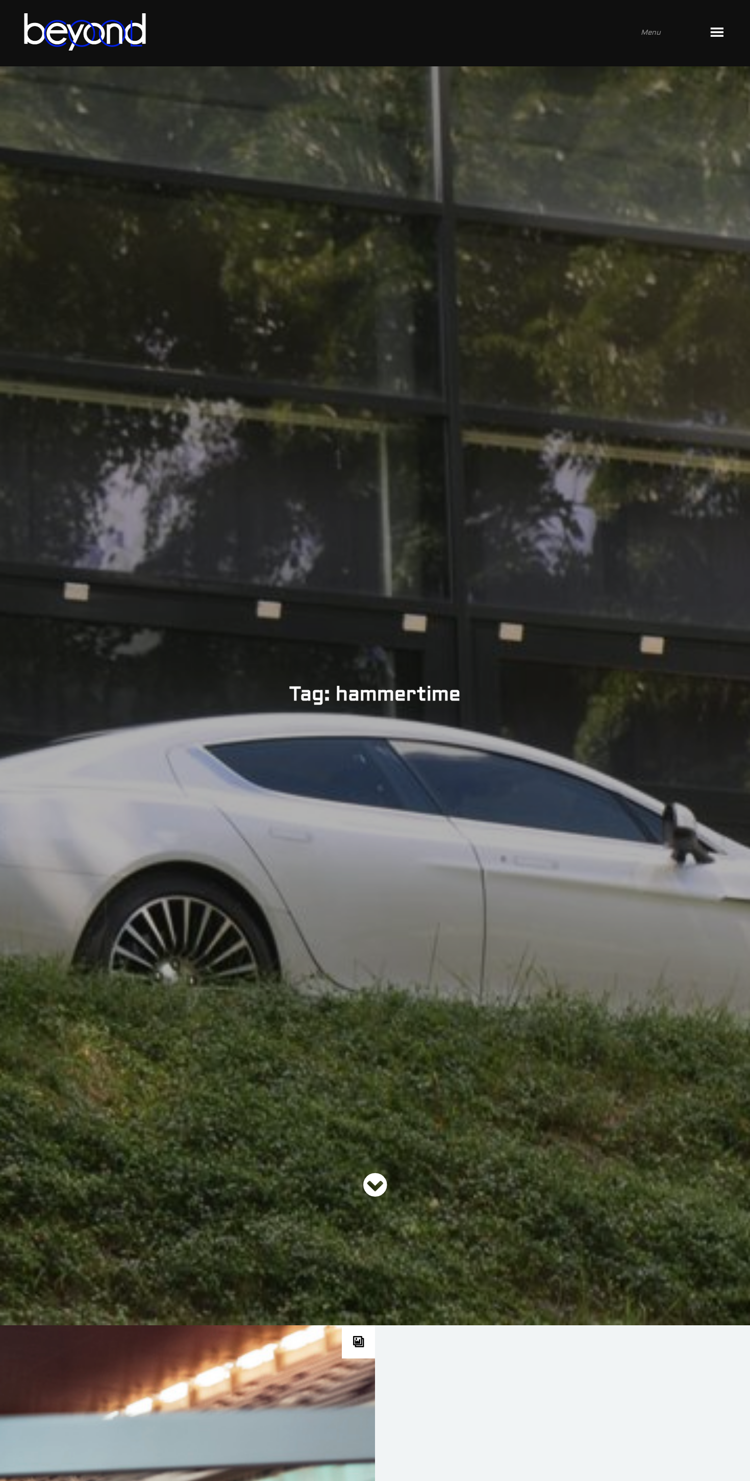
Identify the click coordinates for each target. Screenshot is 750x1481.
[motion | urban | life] (360, 33)
